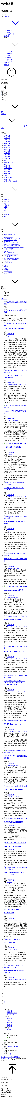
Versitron (6, 273)
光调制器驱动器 (8, 154)
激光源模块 (7, 171)
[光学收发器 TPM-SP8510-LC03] (15, 648)
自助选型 (6, 65)
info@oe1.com (11, 1054)
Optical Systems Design (9, 234)
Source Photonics (8, 271)
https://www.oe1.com (12, 1046)
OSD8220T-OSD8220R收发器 (13, 590)
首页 (5, 14)
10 (4, 1002)
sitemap (9, 1029)
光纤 (5, 160)
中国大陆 (6, 201)
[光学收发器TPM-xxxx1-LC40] (15, 616)
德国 (5, 203)
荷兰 (5, 212)
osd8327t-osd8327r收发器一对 (13, 789)
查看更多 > (4, 299)
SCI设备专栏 (10, 34)
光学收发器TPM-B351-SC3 (12, 724)
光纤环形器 (7, 141)
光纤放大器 (7, 138)
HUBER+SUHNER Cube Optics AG (13, 245)
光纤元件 (3, 114)
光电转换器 (7, 156)
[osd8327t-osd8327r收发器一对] (15, 786)
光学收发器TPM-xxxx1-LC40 (13, 620)
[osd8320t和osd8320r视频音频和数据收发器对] (15, 752)
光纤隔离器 (7, 145)
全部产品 (9, 30)
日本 (5, 209)
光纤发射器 (7, 153)
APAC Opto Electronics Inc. (11, 254)
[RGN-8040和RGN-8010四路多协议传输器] (15, 518)
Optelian (6, 266)
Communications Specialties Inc (11, 258)
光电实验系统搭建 (12, 1013)
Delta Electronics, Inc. (9, 252)
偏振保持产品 (7, 173)
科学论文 (9, 51)
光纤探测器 (7, 166)
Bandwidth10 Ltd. (8, 256)
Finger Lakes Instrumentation (11, 259)
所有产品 (9, 1011)
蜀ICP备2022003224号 (7, 1057)
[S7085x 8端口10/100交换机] (15, 443)
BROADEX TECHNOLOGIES (12, 238)
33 (4, 1004)
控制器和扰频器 (8, 169)
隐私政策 (9, 1024)
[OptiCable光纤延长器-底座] (15, 843)
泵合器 (5, 175)
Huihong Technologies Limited (11, 244)
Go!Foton (6, 261)
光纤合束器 (7, 179)
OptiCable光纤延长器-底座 (12, 846)
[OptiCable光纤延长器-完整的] (15, 818)
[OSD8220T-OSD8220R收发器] (15, 586)
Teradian (6, 251)
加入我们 (9, 1020)
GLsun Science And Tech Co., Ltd (12, 242)
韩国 (5, 210)
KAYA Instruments (8, 248)
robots (8, 1030)
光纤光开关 (7, 149)
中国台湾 (6, 214)
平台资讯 (9, 53)
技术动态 (9, 57)
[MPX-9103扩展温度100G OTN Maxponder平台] (15, 869)
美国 (5, 216)
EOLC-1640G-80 (9, 942)
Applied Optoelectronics (10, 255)
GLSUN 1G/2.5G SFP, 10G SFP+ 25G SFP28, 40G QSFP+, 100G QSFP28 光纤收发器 (14, 682)
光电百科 (9, 61)
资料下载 (9, 59)
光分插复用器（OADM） (11, 181)
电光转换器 (7, 136)
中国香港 (6, 205)
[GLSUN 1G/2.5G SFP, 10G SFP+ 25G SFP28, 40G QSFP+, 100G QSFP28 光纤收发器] (15, 677)
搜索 (2, 91)
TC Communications (9, 272)
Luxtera (6, 265)
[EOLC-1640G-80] (12, 939)
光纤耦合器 (7, 143)
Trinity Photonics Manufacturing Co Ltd (13, 247)
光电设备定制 (10, 1014)
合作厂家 (6, 36)
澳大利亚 (6, 199)
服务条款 (9, 1022)
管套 (5, 164)
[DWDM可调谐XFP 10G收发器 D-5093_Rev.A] (15, 967)
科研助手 (6, 63)
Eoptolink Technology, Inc (10, 240)
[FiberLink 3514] (11, 909)
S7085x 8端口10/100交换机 (12, 447)
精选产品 (9, 32)
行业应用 (9, 55)
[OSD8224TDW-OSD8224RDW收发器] (15, 555)
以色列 (5, 207)
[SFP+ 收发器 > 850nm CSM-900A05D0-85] (15, 372)
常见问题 (9, 1026)
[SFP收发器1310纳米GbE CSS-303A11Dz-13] (15, 484)
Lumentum (6, 264)
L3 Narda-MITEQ (8, 262)
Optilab (5, 268)
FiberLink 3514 (9, 913)
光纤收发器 (7, 151)
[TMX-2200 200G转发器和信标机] (15, 325)
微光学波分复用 (8, 177)
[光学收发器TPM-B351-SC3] (15, 720)
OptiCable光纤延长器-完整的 (13, 822)
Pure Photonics (7, 269)
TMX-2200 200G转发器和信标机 (14, 328)
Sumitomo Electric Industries (11, 249)
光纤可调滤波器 (8, 168)
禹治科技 (9, 1018)
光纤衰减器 (7, 139)
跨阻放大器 (7, 158)
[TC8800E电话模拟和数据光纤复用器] (15, 407)
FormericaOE (7, 241)
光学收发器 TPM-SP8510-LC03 (14, 651)
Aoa (5, 235)
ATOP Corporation (8, 237)
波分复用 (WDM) (8, 162)
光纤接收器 (7, 147)
